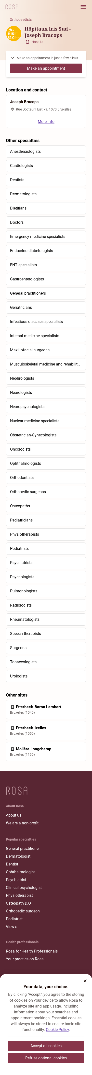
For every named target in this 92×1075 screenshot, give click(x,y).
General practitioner (23, 848)
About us (13, 815)
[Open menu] (83, 7)
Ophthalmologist (20, 872)
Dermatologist (18, 856)
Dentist (12, 864)
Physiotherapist (19, 895)
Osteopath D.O (18, 903)
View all (12, 926)
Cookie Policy (57, 1029)
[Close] (85, 981)
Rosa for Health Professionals (32, 951)
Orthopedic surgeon (23, 911)
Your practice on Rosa (25, 959)
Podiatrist (14, 919)
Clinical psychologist (24, 887)
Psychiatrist (16, 879)
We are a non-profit (22, 823)
